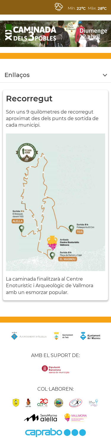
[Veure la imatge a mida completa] (55, 202)
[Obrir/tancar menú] (55, 75)
